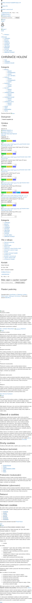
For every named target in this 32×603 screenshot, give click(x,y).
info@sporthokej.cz (6, 14)
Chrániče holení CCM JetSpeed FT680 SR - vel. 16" (14, 197)
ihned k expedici (7, 119)
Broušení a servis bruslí (7, 9)
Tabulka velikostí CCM (9, 257)
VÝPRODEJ (7, 61)
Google (5, 513)
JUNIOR (9, 74)
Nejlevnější (9, 133)
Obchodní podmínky (9, 242)
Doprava (6, 244)
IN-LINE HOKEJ (8, 235)
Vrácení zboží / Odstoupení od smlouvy (10, 296)
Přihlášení (6, 34)
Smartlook (5, 518)
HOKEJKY (6, 77)
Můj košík (4, 37)
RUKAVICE (7, 83)
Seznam (5, 516)
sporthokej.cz (13, 294)
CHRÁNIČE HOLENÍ (9, 63)
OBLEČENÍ (7, 230)
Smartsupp (5, 519)
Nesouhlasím (11, 328)
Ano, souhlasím (4, 328)
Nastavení (23, 328)
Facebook (5, 511)
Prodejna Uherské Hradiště (11, 253)
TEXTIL (6, 111)
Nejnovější (3, 133)
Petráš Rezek (19, 521)
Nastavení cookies (22, 294)
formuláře (24, 439)
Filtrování (3, 135)
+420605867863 (5, 12)
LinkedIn (5, 514)
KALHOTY (6, 88)
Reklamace (7, 247)
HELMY (6, 106)
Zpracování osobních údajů (11, 250)
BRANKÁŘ (6, 232)
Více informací (3, 394)
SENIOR (9, 71)
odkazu (29, 587)
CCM (4, 125)
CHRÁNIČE (7, 227)
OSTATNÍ (6, 233)
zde (29, 438)
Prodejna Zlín (4, 6)
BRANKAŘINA (7, 109)
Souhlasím (10, 394)
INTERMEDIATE (11, 72)
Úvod (5, 60)
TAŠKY (6, 108)
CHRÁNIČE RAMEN (9, 92)
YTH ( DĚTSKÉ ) (11, 75)
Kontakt (6, 251)
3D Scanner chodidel (9, 259)
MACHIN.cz (8, 297)
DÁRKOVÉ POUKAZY (9, 236)
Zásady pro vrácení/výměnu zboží (12, 248)
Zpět (1, 524)
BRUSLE (6, 69)
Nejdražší (14, 133)
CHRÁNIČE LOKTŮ (9, 102)
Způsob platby (7, 245)
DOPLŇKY (6, 229)
